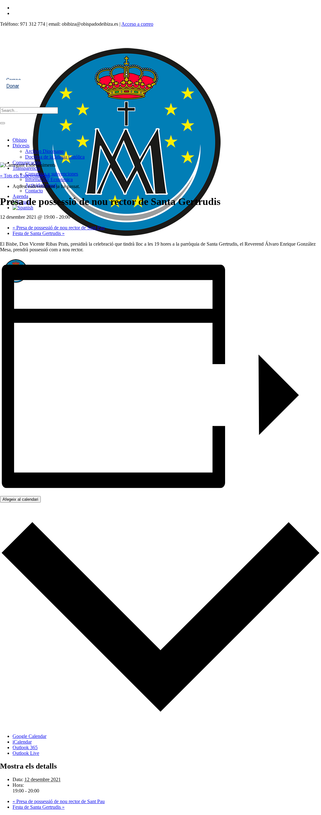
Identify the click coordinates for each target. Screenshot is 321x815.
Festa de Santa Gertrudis (39, 233)
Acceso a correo (137, 24)
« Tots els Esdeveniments (25, 175)
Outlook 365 (25, 747)
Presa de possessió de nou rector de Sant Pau (59, 227)
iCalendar (22, 741)
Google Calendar (29, 736)
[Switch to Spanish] (23, 207)
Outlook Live (26, 753)
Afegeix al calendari (20, 499)
